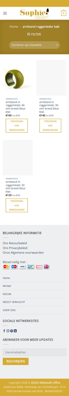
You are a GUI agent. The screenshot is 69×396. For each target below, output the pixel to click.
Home (14, 27)
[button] (5, 13)
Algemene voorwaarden (27, 253)
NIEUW (7, 294)
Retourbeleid (18, 243)
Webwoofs (46, 382)
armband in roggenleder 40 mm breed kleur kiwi (16, 107)
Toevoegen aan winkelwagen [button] (16, 125)
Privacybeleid (18, 248)
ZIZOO (35, 382)
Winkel (7, 286)
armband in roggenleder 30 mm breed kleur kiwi (49, 107)
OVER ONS (9, 310)
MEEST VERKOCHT (14, 302)
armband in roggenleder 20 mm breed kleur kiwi (16, 186)
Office (56, 382)
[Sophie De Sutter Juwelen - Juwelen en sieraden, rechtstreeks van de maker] (34, 13)
